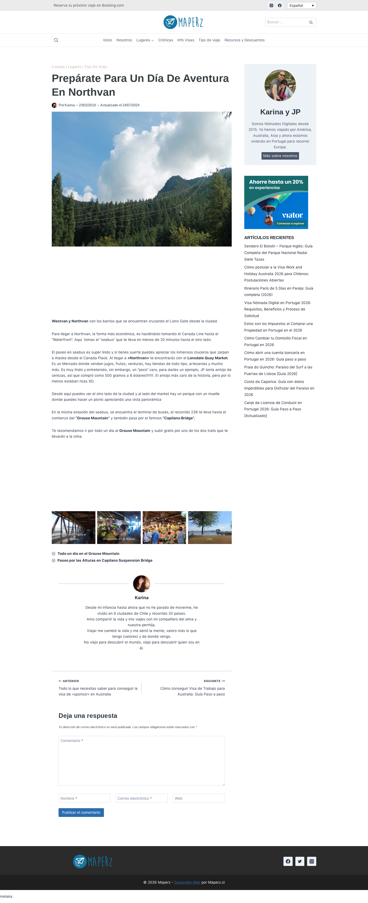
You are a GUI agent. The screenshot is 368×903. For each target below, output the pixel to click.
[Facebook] (279, 5)
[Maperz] (184, 22)
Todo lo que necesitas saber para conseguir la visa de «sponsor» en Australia (98, 687)
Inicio (107, 40)
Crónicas (165, 40)
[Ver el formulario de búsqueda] (56, 40)
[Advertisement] (142, 283)
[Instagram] (271, 5)
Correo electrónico (135, 798)
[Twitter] (300, 861)
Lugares (75, 67)
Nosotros (124, 40)
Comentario (71, 741)
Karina (70, 105)
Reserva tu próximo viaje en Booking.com (89, 5)
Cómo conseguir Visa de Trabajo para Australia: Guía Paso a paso (192, 687)
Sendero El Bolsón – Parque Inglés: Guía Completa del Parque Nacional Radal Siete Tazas (278, 252)
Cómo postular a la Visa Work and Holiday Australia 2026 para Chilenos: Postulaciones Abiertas (276, 273)
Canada (58, 67)
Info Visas (185, 40)
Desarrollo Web (187, 882)
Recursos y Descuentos (245, 40)
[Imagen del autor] (54, 105)
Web (179, 798)
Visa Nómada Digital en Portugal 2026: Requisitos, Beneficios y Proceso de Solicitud (277, 309)
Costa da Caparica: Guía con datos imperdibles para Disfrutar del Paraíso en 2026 (279, 388)
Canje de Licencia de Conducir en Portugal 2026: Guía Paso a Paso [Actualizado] (273, 409)
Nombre (68, 798)
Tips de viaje (209, 40)
